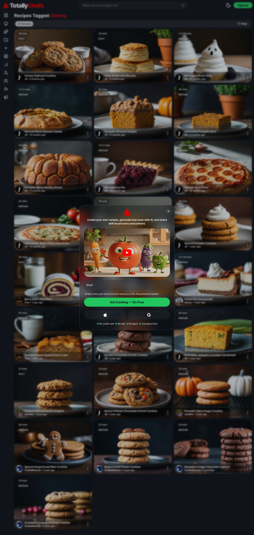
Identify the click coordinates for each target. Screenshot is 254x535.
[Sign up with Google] (149, 314)
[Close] (168, 211)
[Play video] (127, 252)
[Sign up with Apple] (105, 314)
